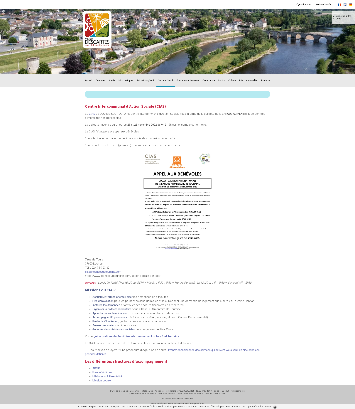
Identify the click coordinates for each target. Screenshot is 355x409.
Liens (338, 18)
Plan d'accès (325, 4)
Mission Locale (101, 380)
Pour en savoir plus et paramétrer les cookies (249, 406)
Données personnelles (178, 403)
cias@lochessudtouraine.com (103, 271)
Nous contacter (238, 390)
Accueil (88, 80)
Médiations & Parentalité (107, 376)
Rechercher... (306, 4)
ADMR (96, 368)
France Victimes (102, 372)
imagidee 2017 (197, 403)
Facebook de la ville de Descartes (177, 398)
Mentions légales (159, 403)
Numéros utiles (343, 16)
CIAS (92, 113)
